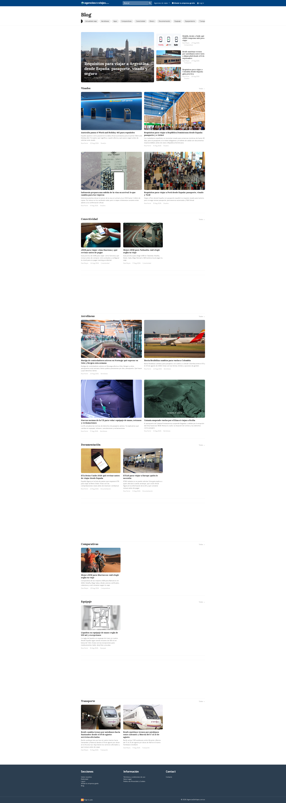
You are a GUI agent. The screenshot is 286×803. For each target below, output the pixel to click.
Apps (112, 21)
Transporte (200, 21)
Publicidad (84, 779)
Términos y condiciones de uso (134, 777)
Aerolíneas (102, 21)
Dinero (148, 21)
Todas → (202, 89)
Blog (82, 786)
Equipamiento (187, 21)
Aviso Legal (127, 779)
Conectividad (137, 21)
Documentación (161, 21)
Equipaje (174, 21)
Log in (201, 3)
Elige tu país (88, 800)
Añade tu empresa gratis (184, 3)
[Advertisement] (143, 294)
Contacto (169, 777)
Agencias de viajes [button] (161, 3)
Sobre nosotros (86, 777)
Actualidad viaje (88, 21)
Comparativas (123, 21)
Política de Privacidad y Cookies (134, 781)
